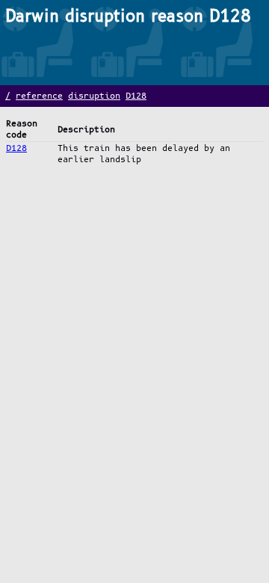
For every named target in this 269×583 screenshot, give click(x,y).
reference (39, 96)
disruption (94, 96)
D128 (136, 96)
